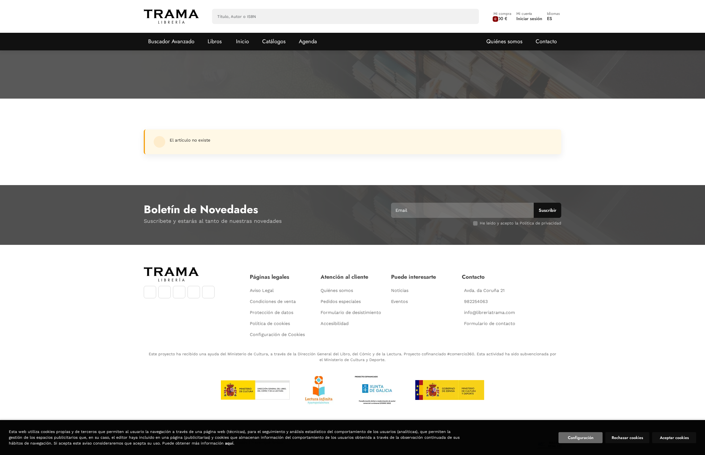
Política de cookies (270, 323)
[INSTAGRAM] (164, 292)
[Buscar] (470, 16)
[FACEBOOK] (150, 292)
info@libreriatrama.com (489, 312)
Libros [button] (215, 41)
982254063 (476, 301)
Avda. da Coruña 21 (484, 290)
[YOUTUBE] (179, 292)
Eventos (399, 301)
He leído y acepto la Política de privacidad (520, 223)
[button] (502, 16)
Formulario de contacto (489, 323)
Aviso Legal (262, 290)
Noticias (399, 290)
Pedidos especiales (341, 301)
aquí (229, 443)
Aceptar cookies (674, 437)
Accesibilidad (335, 323)
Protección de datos (271, 312)
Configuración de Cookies (277, 334)
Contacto (546, 41)
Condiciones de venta (273, 301)
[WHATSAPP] (194, 292)
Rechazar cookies (627, 437)
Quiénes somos (504, 41)
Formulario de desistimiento (351, 312)
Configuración (580, 437)
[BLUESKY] (208, 292)
